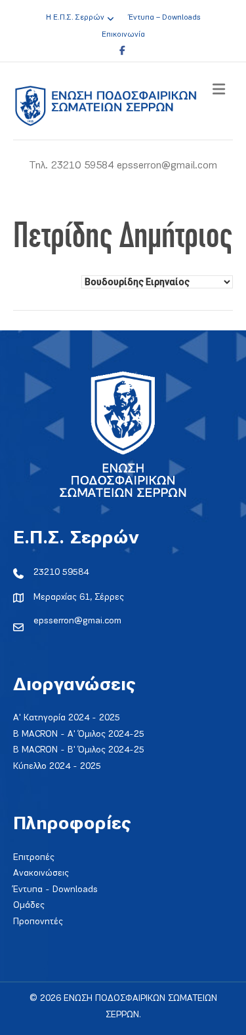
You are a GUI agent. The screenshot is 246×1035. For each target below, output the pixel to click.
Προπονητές (38, 922)
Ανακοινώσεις (41, 873)
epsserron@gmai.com (77, 621)
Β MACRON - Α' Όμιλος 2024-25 (78, 734)
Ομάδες (29, 905)
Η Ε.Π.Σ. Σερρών (75, 18)
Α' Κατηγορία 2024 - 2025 (66, 718)
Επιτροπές (33, 858)
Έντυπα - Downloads (55, 890)
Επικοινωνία (123, 35)
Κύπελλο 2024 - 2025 (57, 766)
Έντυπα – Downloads (164, 18)
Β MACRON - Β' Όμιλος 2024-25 (78, 750)
